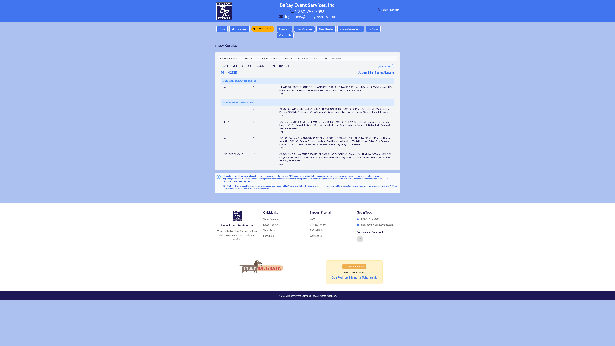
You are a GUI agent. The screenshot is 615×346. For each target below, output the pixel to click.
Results (226, 52)
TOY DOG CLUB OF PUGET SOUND (251, 52)
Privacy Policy (318, 218)
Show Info (282, 28)
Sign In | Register (390, 9)
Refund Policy (317, 224)
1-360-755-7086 (370, 213)
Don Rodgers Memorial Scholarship (354, 272)
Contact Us (388, 28)
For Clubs (371, 28)
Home (222, 28)
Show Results (324, 28)
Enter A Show (263, 28)
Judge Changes (302, 28)
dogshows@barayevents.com (309, 16)
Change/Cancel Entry (348, 28)
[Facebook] (360, 233)
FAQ (312, 213)
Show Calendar (239, 28)
